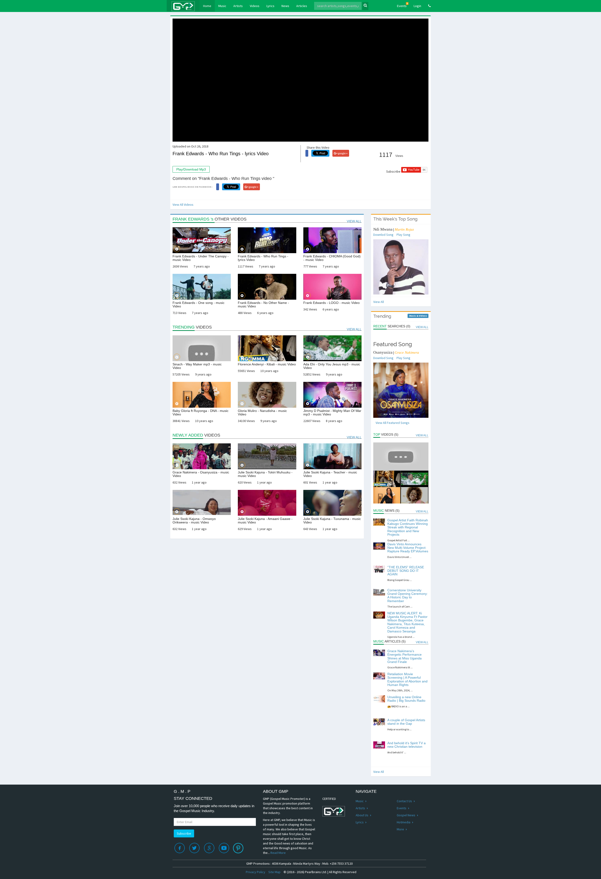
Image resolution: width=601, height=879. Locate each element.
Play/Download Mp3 (191, 169)
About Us (362, 815)
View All (378, 302)
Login (417, 6)
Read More (278, 853)
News (285, 6)
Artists (238, 6)
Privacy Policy (255, 872)
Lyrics (270, 6)
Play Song (403, 234)
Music (222, 6)
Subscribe (184, 833)
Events (402, 5)
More (401, 829)
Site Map (274, 872)
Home (209, 6)
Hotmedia (404, 822)
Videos (254, 6)
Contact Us (405, 801)
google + (342, 153)
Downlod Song (383, 234)
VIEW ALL (354, 221)
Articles (301, 6)
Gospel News (406, 815)
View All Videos (183, 204)
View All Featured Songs (392, 423)
